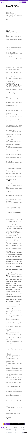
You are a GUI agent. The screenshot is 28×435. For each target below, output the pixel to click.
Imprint (21, 428)
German (23, 427)
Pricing (15, 428)
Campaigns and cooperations (9, 429)
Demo (15, 429)
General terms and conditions (23, 429)
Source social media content (9, 432)
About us (16, 431)
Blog (15, 430)
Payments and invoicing (8, 431)
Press (15, 432)
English (21, 427)
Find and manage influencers (9, 428)
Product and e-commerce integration (9, 430)
